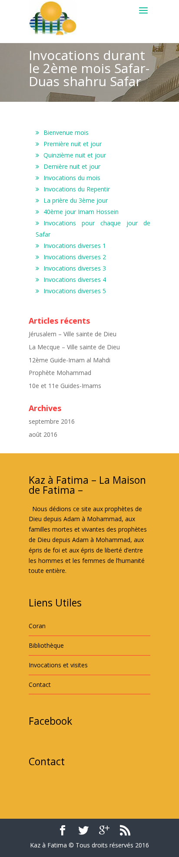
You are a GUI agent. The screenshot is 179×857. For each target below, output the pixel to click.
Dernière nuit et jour (71, 166)
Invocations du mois (71, 178)
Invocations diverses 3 (74, 268)
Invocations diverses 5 (74, 291)
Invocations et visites (58, 665)
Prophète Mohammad (60, 372)
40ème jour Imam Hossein (81, 212)
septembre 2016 (52, 421)
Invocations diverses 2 (74, 257)
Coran (37, 626)
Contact (40, 684)
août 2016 (43, 434)
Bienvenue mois (66, 132)
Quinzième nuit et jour (74, 155)
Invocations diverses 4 (74, 279)
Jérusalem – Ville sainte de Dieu (72, 334)
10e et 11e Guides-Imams (65, 386)
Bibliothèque (46, 645)
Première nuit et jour (72, 144)
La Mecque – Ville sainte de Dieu (74, 347)
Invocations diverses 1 (74, 245)
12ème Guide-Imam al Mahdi (69, 360)
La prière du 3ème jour (75, 200)
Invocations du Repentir (76, 189)
